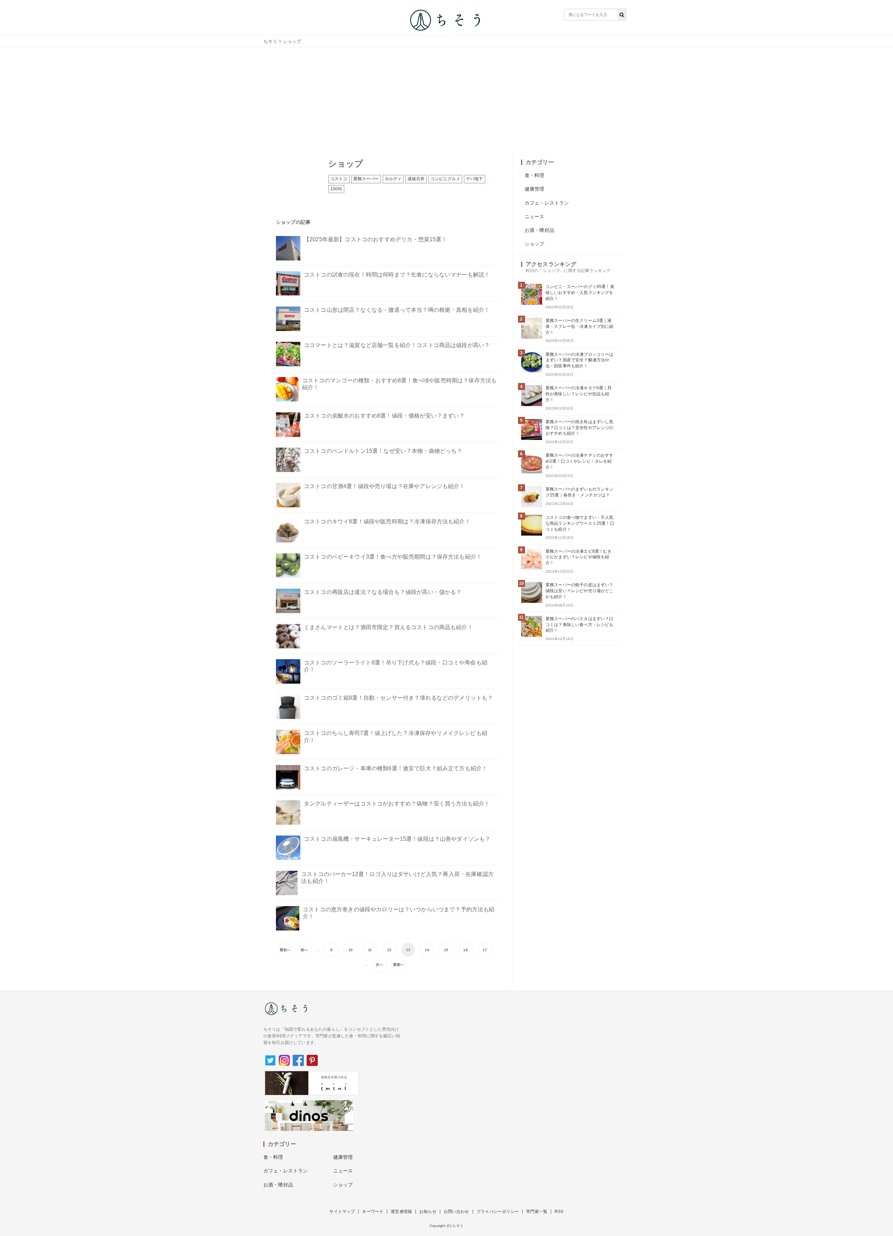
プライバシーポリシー (497, 1211)
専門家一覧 (536, 1211)
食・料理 (535, 175)
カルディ (393, 178)
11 (370, 950)
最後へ (398, 964)
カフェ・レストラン (547, 203)
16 (465, 950)
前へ (304, 950)
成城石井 (416, 178)
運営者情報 (401, 1211)
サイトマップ (342, 1211)
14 (427, 950)
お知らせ (427, 1211)
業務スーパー (366, 178)
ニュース (535, 216)
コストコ (338, 178)
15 (446, 950)
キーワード (372, 1211)
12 (389, 950)
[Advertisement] (446, 100)
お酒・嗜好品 (539, 230)
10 (350, 950)
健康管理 (535, 189)
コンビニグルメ (445, 178)
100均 (336, 188)
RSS (559, 1211)
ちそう (270, 41)
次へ (379, 964)
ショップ (535, 244)
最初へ (285, 950)
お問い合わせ (456, 1211)
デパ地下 (474, 178)
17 (485, 950)
